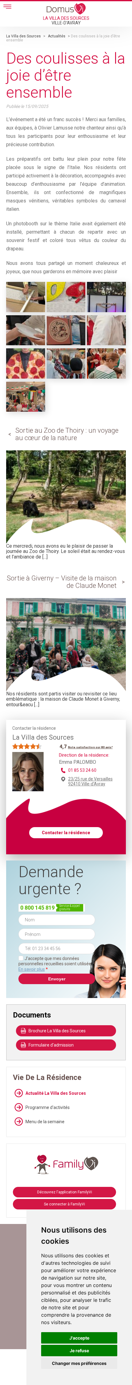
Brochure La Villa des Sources (57, 1030)
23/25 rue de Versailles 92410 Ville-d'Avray (90, 781)
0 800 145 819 (37, 907)
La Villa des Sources (23, 36)
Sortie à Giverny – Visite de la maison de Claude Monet (62, 581)
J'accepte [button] (79, 1337)
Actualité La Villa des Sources (55, 1093)
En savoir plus (31, 969)
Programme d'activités (47, 1107)
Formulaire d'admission (51, 1045)
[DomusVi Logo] (66, 8)
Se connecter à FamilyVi (64, 1204)
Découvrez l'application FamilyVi (64, 1192)
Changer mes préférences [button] (79, 1363)
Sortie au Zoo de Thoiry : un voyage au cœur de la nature (66, 434)
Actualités (56, 36)
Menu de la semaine (44, 1121)
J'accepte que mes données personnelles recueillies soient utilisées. (56, 964)
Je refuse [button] (79, 1350)
